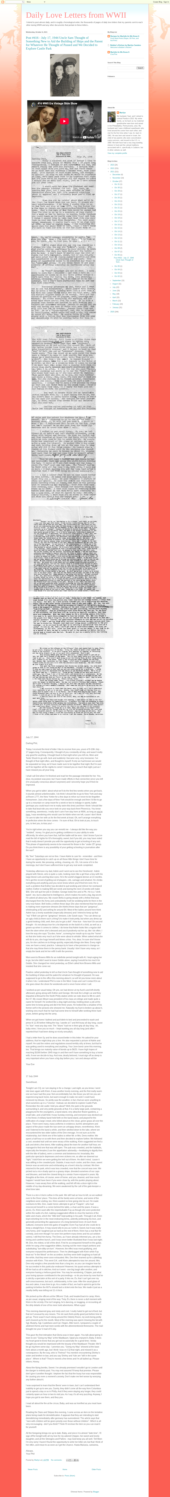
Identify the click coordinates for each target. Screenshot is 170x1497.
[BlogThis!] (70, 1460)
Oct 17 (117, 221)
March (115, 301)
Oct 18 (117, 218)
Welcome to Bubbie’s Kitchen (120, 47)
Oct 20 (117, 211)
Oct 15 (117, 228)
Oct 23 (117, 204)
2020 (112, 312)
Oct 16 (117, 225)
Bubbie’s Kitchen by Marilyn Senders (125, 45)
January (115, 307)
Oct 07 (117, 252)
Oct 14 (117, 231)
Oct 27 (117, 194)
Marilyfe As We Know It (119, 52)
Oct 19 (117, 215)
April (114, 297)
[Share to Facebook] (75, 1460)
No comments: (57, 1460)
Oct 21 (117, 208)
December (116, 175)
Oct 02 (117, 276)
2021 (112, 172)
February (116, 304)
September (116, 281)
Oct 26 (117, 198)
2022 (112, 168)
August (115, 284)
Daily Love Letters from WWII (76, 15)
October (115, 181)
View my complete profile (117, 153)
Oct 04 (117, 269)
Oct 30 (117, 188)
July (114, 287)
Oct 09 (117, 248)
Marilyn (123, 113)
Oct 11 (117, 241)
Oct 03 (117, 273)
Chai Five (113, 54)
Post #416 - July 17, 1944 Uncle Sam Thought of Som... (124, 260)
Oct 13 (117, 235)
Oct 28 (117, 191)
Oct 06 (117, 255)
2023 (112, 165)
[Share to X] (72, 1460)
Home (65, 1469)
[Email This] (67, 1460)
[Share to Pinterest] (77, 1460)
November (116, 178)
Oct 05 (117, 266)
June (114, 291)
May (114, 294)
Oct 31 (117, 184)
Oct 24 (117, 201)
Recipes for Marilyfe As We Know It (124, 36)
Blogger (96, 1492)
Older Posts (96, 1469)
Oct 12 (117, 238)
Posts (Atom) (70, 1476)
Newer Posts (33, 1469)
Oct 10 (117, 245)
